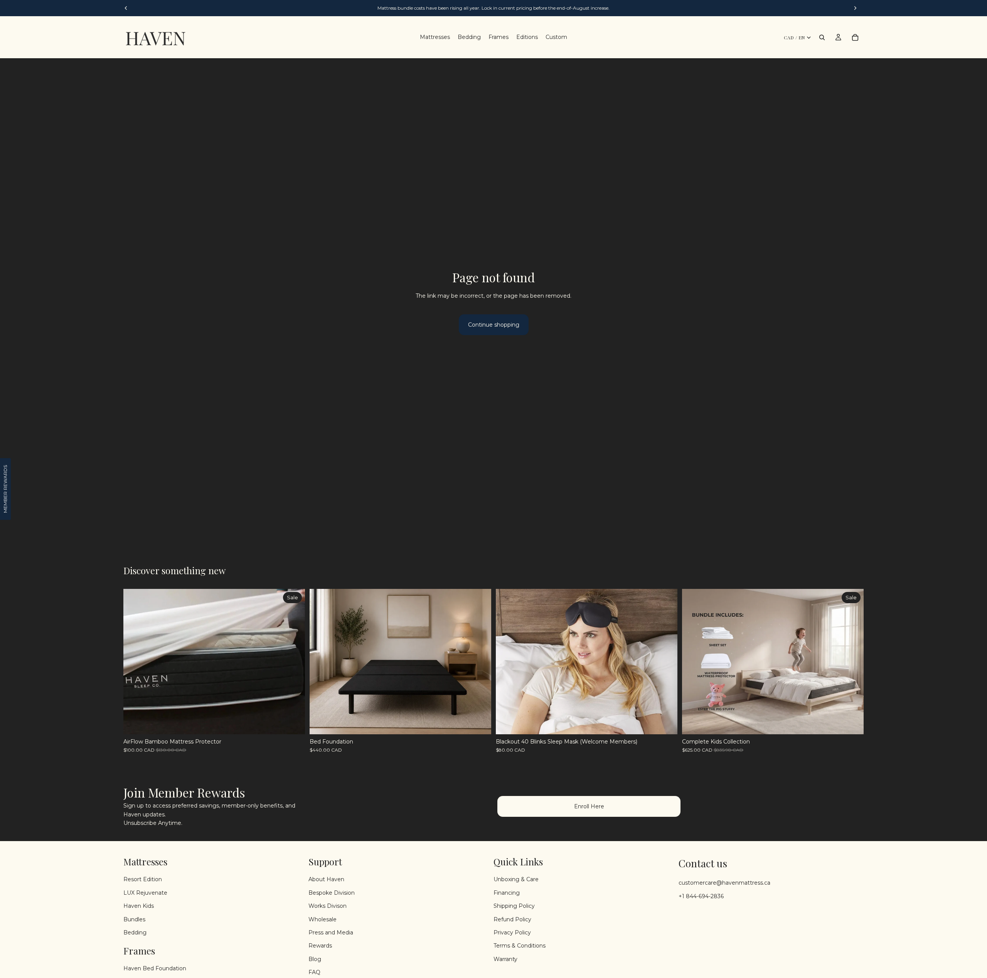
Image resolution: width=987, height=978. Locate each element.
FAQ (314, 972)
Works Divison (327, 905)
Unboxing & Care (516, 879)
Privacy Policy (512, 932)
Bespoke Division (331, 892)
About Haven (326, 879)
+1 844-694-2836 (701, 896)
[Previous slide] (135, 661)
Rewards (320, 945)
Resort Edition (142, 879)
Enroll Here (589, 806)
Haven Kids (138, 905)
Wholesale (322, 919)
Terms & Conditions (520, 945)
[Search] (822, 37)
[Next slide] (293, 661)
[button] (5, 489)
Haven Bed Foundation (154, 968)
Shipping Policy (514, 905)
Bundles (134, 919)
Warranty (505, 959)
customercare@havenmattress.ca (724, 882)
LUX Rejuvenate (145, 892)
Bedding (135, 932)
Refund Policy (512, 919)
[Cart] (855, 37)
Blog (314, 959)
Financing (507, 892)
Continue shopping (493, 324)
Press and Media (330, 932)
